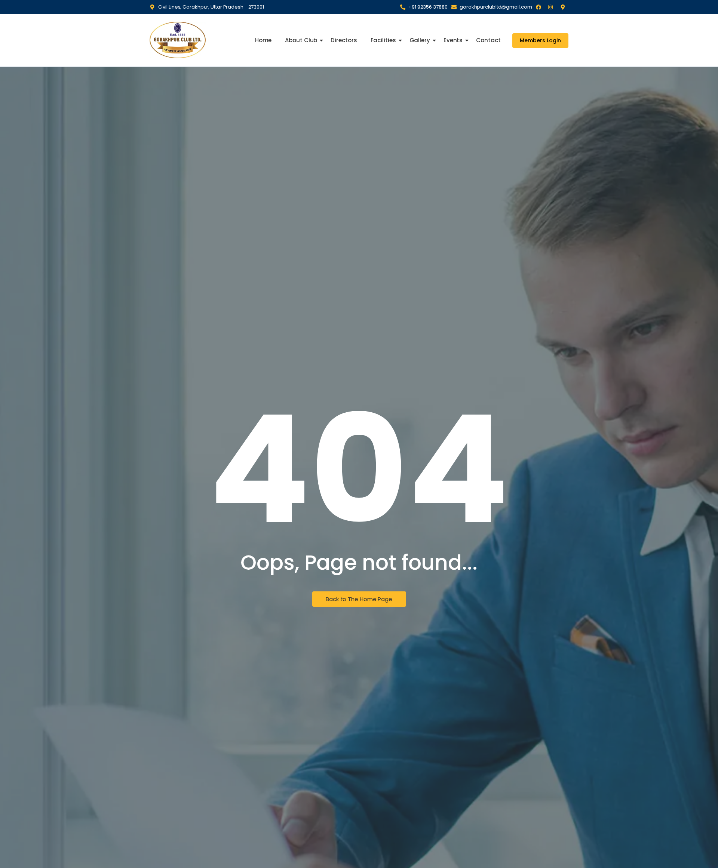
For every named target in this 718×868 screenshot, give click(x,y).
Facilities (383, 40)
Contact (488, 40)
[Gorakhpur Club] (178, 40)
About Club (301, 40)
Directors (344, 40)
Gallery (419, 40)
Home (263, 40)
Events (453, 40)
